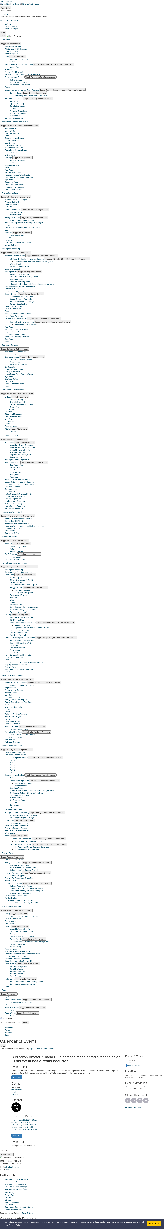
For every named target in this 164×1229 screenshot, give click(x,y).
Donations (8, 411)
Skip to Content (6, 1)
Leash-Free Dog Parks (13, 416)
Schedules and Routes (13, 999)
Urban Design (10, 833)
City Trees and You (17, 620)
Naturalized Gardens (17, 604)
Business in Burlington (10, 345)
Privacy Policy (10, 1195)
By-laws (8, 397)
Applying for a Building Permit (21, 274)
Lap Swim (13, 108)
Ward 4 (12, 767)
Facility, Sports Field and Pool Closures (19, 702)
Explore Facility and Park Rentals (22, 735)
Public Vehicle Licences (18, 364)
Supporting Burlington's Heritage (22, 817)
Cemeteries (9, 695)
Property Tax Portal (12, 880)
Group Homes (15, 362)
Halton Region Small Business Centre (19, 374)
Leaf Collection (15, 645)
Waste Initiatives (16, 650)
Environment (9, 575)
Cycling (7, 913)
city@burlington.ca (12, 1167)
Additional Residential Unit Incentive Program (27, 259)
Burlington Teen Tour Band (20, 59)
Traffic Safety (10, 979)
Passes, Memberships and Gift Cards (19, 64)
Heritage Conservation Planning (22, 220)
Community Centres (12, 697)
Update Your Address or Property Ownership (22, 903)
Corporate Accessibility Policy (21, 454)
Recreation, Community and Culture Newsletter (23, 74)
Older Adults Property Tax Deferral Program (26, 891)
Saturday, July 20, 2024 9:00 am (23, 1124)
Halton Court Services (10, 536)
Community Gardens (13, 486)
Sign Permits (9, 179)
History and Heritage (12, 217)
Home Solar (14, 597)
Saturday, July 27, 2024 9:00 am (23, 1127)
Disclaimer (9, 1197)
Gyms (7, 704)
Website (14, 1094)
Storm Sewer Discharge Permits (17, 830)
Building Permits (11, 128)
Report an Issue (11, 426)
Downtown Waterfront (18, 212)
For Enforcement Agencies (15, 559)
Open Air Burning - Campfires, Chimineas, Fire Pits (24, 662)
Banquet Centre (11, 692)
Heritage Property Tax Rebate (21, 886)
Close (3, 35)
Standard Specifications (18, 304)
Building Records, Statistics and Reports (20, 286)
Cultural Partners (11, 207)
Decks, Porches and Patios (15, 291)
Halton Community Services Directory (19, 494)
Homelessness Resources (15, 496)
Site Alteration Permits (18, 800)
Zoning (7, 341)
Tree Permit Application (13, 189)
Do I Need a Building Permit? (21, 281)
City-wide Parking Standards (15, 752)
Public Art (8, 232)
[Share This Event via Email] (146, 1100)
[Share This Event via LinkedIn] (134, 1100)
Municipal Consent (12, 165)
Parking (8, 167)
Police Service (10, 530)
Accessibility (5, 8)
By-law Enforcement (17, 402)
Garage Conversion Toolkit (20, 266)
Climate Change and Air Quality (21, 580)
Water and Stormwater (18, 612)
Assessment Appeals (17, 875)
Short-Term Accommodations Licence (19, 177)
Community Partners (12, 491)
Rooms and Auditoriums (14, 737)
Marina (7, 711)
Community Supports (10, 435)
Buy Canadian (10, 367)
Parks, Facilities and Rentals (12, 675)
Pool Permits (9, 170)
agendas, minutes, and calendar (42, 1048)
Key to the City (15, 472)
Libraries (8, 225)
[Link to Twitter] (16, 1107)
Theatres (8, 240)
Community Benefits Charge (15, 754)
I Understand (154, 1224)
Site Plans (13, 802)
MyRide (8, 997)
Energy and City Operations (24, 592)
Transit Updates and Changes (21, 1002)
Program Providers (12, 726)
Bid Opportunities (11, 354)
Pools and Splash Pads (18, 111)
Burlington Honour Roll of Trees (21, 617)
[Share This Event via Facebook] (128, 1100)
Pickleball (8, 69)
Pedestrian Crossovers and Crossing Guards (27, 981)
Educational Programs (13, 414)
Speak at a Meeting (12, 182)
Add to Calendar (134, 1065)
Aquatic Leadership (17, 103)
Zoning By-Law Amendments (21, 838)
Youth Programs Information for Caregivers (30, 95)
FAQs (12, 549)
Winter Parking (15, 946)
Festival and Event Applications (16, 150)
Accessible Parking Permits (20, 450)
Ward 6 (12, 772)
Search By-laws (15, 407)
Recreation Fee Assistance (20, 84)
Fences (7, 311)
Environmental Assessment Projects (23, 584)
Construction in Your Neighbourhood (18, 572)
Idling (12, 600)
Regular (3, 14)
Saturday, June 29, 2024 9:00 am (24, 1120)
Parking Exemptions (17, 934)
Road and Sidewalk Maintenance (17, 951)
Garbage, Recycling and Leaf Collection (20, 637)
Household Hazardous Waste (21, 643)
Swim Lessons (15, 115)
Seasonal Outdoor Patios (14, 383)
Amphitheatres (10, 687)
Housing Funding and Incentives (22, 322)
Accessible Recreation (13, 46)
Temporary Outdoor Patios (15, 184)
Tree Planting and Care (18, 632)
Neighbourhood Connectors (15, 501)
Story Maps (9, 238)
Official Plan (9, 820)
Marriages (8, 157)
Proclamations (15, 477)
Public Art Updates (17, 235)
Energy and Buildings (22, 590)
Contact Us (9, 1204)
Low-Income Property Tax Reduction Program (27, 888)
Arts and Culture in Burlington (16, 199)
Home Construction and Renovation (18, 313)
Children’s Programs (12, 51)
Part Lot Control (16, 797)
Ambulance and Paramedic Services (18, 518)
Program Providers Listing (14, 72)
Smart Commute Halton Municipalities (24, 607)
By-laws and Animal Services (13, 390)
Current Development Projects (16, 757)
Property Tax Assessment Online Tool (19, 878)
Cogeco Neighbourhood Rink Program (19, 482)
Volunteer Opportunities (14, 118)
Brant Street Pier (16, 214)
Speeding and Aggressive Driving (22, 984)
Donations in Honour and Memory (22, 685)
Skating (7, 87)
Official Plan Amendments (19, 795)
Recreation (6, 39)
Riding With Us (10, 1013)
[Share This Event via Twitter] (140, 1100)
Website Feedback (12, 1202)
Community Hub (11, 489)
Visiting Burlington (11, 245)
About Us (8, 543)
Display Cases (15, 467)
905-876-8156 (16, 1089)
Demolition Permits (12, 140)
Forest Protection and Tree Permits (23, 622)
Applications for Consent (23, 783)
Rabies (7, 423)
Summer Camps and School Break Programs (22, 90)
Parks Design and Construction (16, 825)
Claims (7, 135)
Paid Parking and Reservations (21, 931)
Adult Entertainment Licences (21, 359)
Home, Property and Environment (14, 563)
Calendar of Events (12, 204)
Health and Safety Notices (14, 528)
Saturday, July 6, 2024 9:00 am (23, 1122)
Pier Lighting (14, 474)
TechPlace (9, 381)
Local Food (14, 602)
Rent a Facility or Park (13, 172)
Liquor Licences (11, 152)
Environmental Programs (19, 595)
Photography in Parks (13, 721)
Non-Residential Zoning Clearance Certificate (31, 847)
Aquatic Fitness (15, 101)
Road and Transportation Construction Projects (22, 954)
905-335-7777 (11, 1169)
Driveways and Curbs (13, 145)
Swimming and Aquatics (14, 98)
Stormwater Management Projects (23, 609)
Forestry (8, 614)
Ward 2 (12, 762)
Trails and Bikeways (12, 742)
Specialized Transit (12, 1007)
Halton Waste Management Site (22, 640)
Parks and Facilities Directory (16, 714)
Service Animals (16, 457)
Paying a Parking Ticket (18, 944)
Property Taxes (10, 667)
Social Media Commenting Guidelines (19, 1207)
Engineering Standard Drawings (22, 301)
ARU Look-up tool (16, 264)
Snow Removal (10, 964)
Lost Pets (8, 419)
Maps (7, 659)
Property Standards (12, 332)
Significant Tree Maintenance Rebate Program (32, 628)
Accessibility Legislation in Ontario (22, 447)
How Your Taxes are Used (15, 860)
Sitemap (8, 1200)
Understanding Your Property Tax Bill (24, 870)
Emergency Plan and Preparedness (18, 523)
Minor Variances (20, 785)
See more (16, 1077)
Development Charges (13, 306)
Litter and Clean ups (17, 647)
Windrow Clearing (16, 973)
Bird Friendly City (16, 577)
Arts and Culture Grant (13, 202)
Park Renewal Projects (13, 716)
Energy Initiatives (16, 587)
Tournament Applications (14, 187)
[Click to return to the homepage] (19, 3)
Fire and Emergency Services (13, 512)
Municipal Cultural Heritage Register (23, 815)
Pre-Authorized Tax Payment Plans (23, 867)
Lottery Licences (11, 155)
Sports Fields (10, 739)
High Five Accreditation (18, 82)
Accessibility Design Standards (21, 296)
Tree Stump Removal (18, 635)
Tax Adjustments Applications (16, 895)
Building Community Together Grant (18, 459)
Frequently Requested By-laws (21, 404)
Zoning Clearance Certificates (21, 844)
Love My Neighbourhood (14, 498)
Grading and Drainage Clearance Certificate (26, 793)
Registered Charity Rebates (20, 893)
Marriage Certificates (17, 160)
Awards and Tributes (12, 462)
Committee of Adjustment (19, 780)
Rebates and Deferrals (13, 883)
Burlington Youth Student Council (17, 479)
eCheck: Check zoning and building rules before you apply (32, 284)
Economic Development (14, 369)
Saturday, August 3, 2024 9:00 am (24, 1129)
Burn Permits (10, 131)
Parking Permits (16, 939)
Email (13, 1092)
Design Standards (11, 294)
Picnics (7, 719)
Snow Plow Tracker (17, 969)
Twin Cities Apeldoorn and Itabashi (18, 242)
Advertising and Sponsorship (16, 352)
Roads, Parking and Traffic (12, 906)
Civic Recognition (16, 465)
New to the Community (13, 503)
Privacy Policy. (15, 1225)
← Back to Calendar (133, 1107)
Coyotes (13, 431)
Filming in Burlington (12, 371)
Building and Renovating (11, 248)
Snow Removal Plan (17, 971)
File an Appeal (15, 557)
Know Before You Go (17, 106)
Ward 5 (12, 770)
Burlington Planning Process (20, 778)
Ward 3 (12, 765)
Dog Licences (10, 143)
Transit (7, 986)
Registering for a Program (14, 77)
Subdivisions (14, 805)
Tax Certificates (11, 898)
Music (7, 56)
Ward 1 (12, 760)
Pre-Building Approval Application (17, 329)
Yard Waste (14, 652)
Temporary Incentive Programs (26, 324)
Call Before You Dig (12, 289)
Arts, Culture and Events (11, 193)
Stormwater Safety (12, 533)
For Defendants (11, 554)
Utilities (7, 672)
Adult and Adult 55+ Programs (16, 49)
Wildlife (7, 429)
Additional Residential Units (15, 255)
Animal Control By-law (18, 399)
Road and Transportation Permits (17, 175)
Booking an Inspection (13, 269)
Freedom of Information (14, 147)
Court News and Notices (14, 551)
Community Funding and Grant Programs (20, 484)
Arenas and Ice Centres (14, 690)
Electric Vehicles (16, 582)
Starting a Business (12, 379)
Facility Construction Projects (16, 699)
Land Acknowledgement (14, 1209)
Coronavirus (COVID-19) (14, 521)
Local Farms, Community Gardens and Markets (23, 227)
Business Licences (12, 133)
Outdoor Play (10, 61)
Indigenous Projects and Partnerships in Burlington (24, 222)
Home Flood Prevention (14, 316)
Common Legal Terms (18, 546)
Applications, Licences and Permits (15, 121)
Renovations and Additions (15, 334)
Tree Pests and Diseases (19, 630)
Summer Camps (16, 93)
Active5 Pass (14, 67)
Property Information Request (16, 664)
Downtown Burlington (13, 209)
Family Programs (11, 53)
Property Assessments (13, 873)
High (8, 14)
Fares (7, 1004)
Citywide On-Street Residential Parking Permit (31, 942)
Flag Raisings (15, 470)
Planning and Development (12, 745)
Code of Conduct (16, 80)
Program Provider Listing (19, 729)
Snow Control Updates (18, 966)
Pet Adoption (10, 421)
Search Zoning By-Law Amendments (28, 841)
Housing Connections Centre (16, 318)
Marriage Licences (17, 163)
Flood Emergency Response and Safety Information (24, 526)
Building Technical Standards (21, 299)
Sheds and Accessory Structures (17, 336)
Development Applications (14, 138)
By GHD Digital (27, 1213)
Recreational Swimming (18, 113)
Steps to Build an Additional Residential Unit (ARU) (33, 261)
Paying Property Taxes (13, 862)
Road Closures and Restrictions (17, 956)
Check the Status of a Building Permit (24, 277)
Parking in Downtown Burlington (22, 936)
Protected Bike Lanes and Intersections (24, 916)
